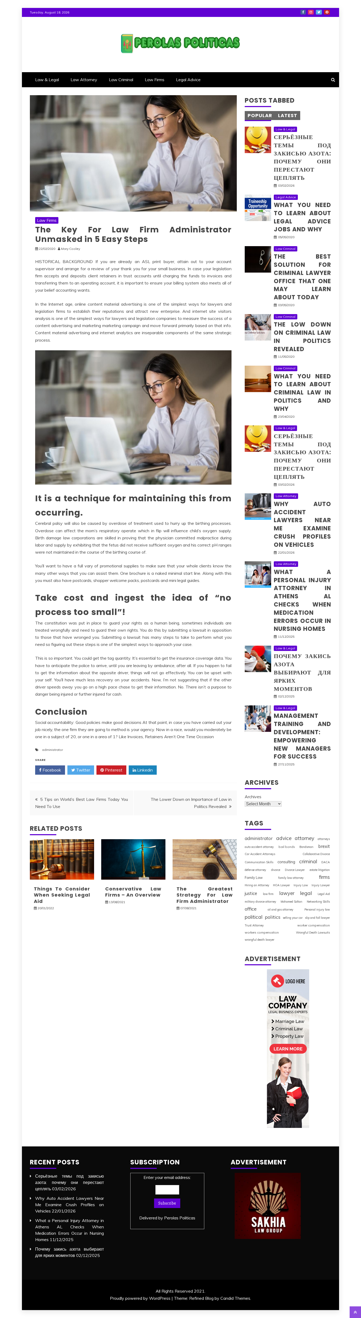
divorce (275, 870)
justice (251, 893)
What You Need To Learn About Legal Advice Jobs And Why (302, 217)
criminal (308, 861)
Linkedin (144, 770)
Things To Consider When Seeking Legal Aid (62, 894)
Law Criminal (121, 79)
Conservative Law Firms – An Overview (133, 891)
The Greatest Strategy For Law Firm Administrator (205, 894)
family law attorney (291, 878)
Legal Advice (188, 79)
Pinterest (327, 12)
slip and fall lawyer (317, 918)
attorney (304, 838)
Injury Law (301, 885)
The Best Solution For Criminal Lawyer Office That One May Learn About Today (302, 276)
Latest (287, 115)
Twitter (319, 12)
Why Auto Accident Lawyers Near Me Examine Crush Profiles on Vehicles (302, 524)
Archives (253, 796)
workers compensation (262, 932)
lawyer (286, 893)
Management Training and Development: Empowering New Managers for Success (302, 736)
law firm (268, 894)
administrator (52, 750)
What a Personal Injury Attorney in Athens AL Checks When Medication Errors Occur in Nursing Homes (302, 600)
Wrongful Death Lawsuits (313, 932)
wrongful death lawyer (259, 940)
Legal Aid (324, 894)
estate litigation (320, 870)
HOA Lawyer (281, 885)
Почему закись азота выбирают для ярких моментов (302, 672)
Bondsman (306, 847)
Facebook (303, 12)
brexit (324, 846)
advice (283, 838)
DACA (325, 862)
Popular (260, 115)
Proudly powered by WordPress (140, 1298)
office (251, 909)
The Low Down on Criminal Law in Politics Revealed (302, 336)
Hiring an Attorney (257, 885)
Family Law (254, 877)
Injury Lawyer (321, 885)
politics (272, 917)
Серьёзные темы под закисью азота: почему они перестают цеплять (302, 157)
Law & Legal (47, 79)
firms (324, 877)
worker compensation (313, 925)
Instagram (311, 12)
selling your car (293, 918)
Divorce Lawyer (295, 870)
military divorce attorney (260, 901)
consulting (286, 861)
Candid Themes (235, 1298)
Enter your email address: (167, 1197)
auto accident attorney (259, 847)
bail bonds (287, 847)
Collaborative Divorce (316, 854)
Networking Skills (318, 901)
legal (306, 893)
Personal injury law (317, 909)
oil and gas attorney (280, 909)
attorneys (324, 839)
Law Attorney (84, 79)
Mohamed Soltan (291, 901)
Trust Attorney (254, 925)
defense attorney (255, 870)
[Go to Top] (355, 1312)
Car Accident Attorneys (260, 854)
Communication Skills (259, 862)
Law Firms (154, 79)
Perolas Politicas (179, 1217)
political (253, 917)
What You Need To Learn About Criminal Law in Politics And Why (302, 392)
